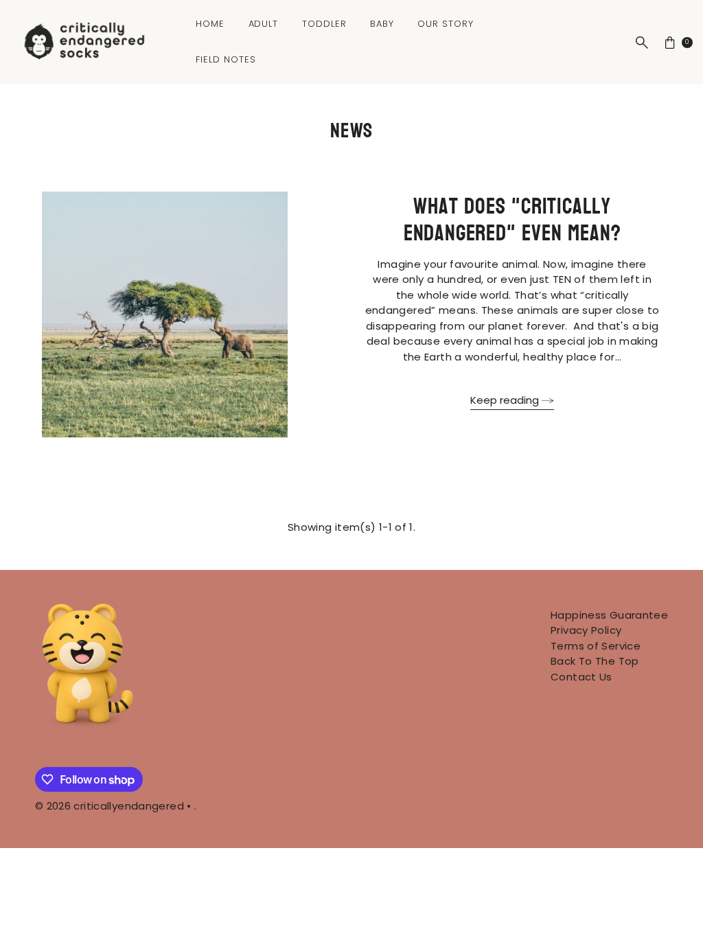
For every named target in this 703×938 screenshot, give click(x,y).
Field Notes (226, 59)
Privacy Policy (586, 630)
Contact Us (581, 677)
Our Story (445, 23)
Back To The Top (595, 661)
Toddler (324, 23)
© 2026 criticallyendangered (109, 806)
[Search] (642, 42)
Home (210, 23)
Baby (382, 23)
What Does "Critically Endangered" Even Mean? (512, 220)
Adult (264, 23)
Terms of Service (596, 646)
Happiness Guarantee (609, 615)
